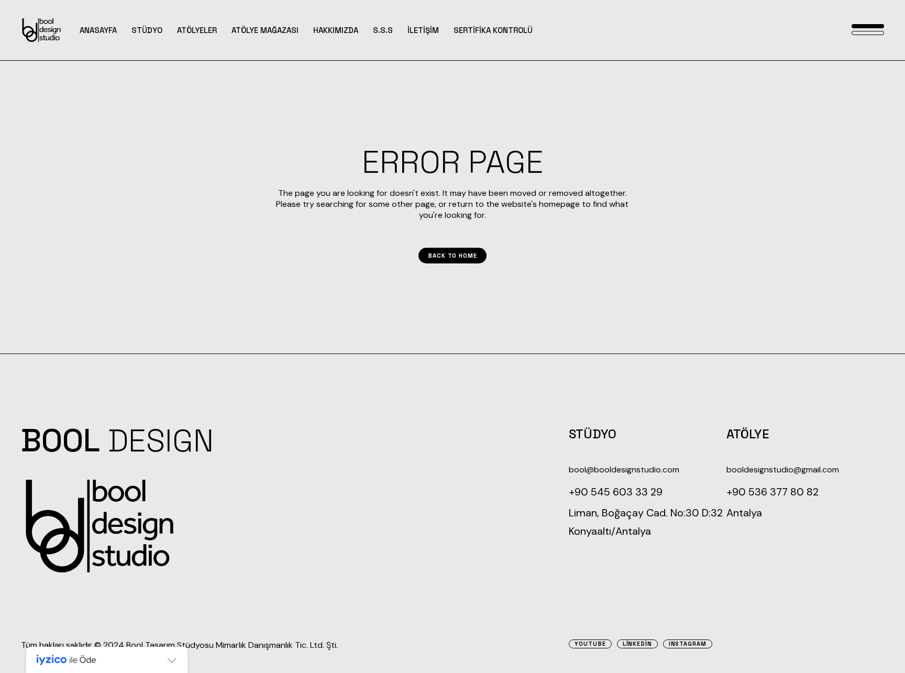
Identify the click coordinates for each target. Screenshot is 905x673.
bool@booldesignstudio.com (624, 469)
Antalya (744, 513)
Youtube (590, 644)
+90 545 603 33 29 (616, 492)
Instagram (688, 644)
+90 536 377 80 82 (772, 492)
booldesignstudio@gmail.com (782, 469)
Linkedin (637, 644)
